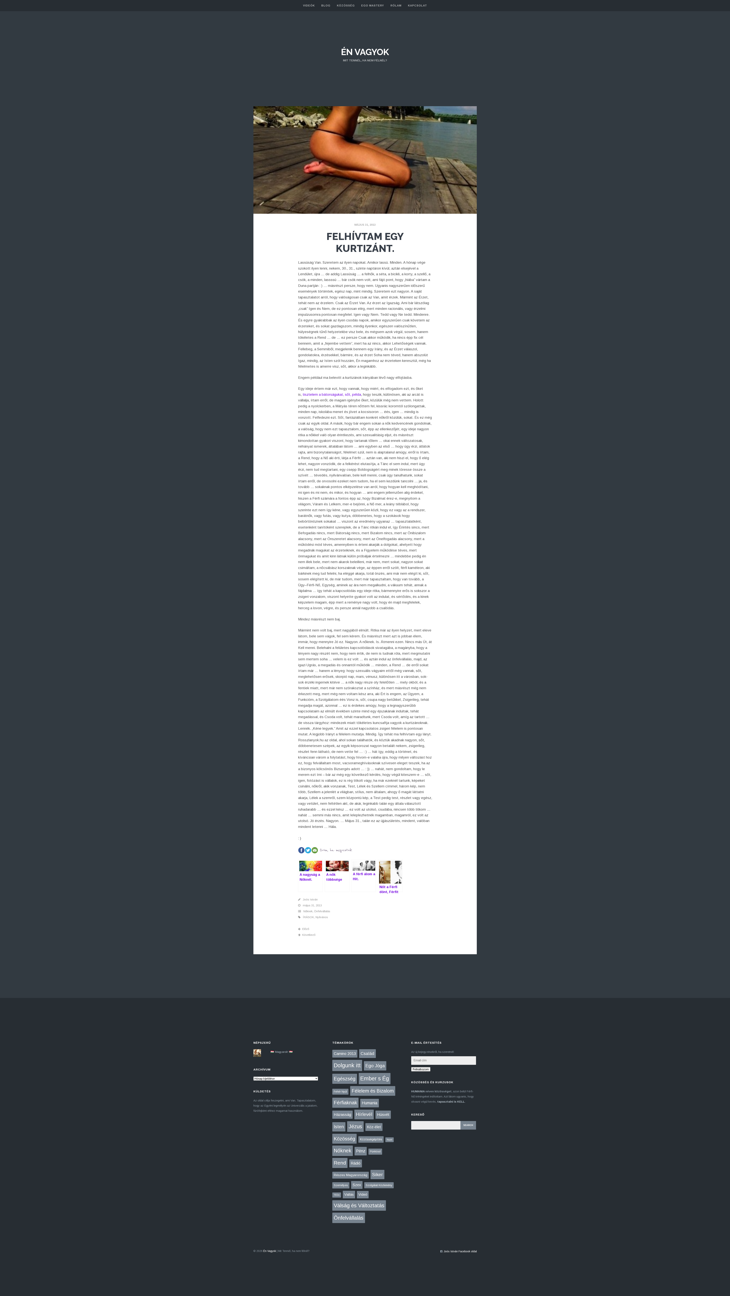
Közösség (344, 1138)
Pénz (360, 1151)
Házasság (342, 1114)
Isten (339, 1126)
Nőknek (308, 911)
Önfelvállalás (322, 911)
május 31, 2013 (365, 224)
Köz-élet (374, 1127)
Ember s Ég (374, 1078)
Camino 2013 (345, 1054)
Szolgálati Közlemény (379, 1185)
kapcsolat (417, 5)
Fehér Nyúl (340, 1091)
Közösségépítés (371, 1139)
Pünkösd (375, 1151)
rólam (396, 5)
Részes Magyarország (350, 1175)
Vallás (349, 1194)
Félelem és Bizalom (373, 1090)
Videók (309, 5)
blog (325, 5)
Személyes (341, 1185)
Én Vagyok (365, 52)
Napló (389, 1140)
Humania (369, 1103)
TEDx (337, 1195)
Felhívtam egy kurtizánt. (365, 242)
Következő (308, 934)
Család (367, 1053)
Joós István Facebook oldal (460, 1251)
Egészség (344, 1079)
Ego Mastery (372, 5)
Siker (377, 1174)
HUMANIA (418, 1091)
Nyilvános (321, 917)
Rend (340, 1163)
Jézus (355, 1126)
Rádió (355, 1163)
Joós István (310, 899)
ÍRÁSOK (308, 917)
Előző (305, 928)
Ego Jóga (375, 1065)
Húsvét (383, 1114)
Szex (357, 1185)
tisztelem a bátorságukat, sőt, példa (332, 394)
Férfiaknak (345, 1102)
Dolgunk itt (347, 1065)
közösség (346, 5)
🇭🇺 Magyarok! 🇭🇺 (282, 1051)
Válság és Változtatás (359, 1205)
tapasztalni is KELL (451, 1101)
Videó (362, 1194)
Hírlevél (364, 1114)
